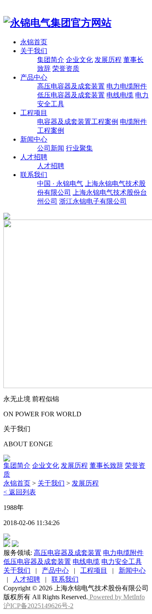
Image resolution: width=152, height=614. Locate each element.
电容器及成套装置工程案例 (77, 121)
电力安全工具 (121, 561)
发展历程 (108, 59)
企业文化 (79, 59)
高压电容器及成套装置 (71, 86)
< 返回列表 (19, 492)
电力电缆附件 (126, 86)
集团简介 (50, 59)
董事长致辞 (106, 465)
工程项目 (33, 112)
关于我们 (33, 50)
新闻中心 (33, 139)
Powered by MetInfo (116, 597)
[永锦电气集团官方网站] (57, 22)
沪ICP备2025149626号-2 (38, 605)
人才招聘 (33, 157)
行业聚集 (79, 148)
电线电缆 (119, 95)
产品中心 (33, 77)
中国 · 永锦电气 (60, 183)
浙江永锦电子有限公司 (93, 201)
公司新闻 (50, 148)
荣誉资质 (65, 68)
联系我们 (33, 174)
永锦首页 (33, 42)
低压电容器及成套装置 (71, 95)
